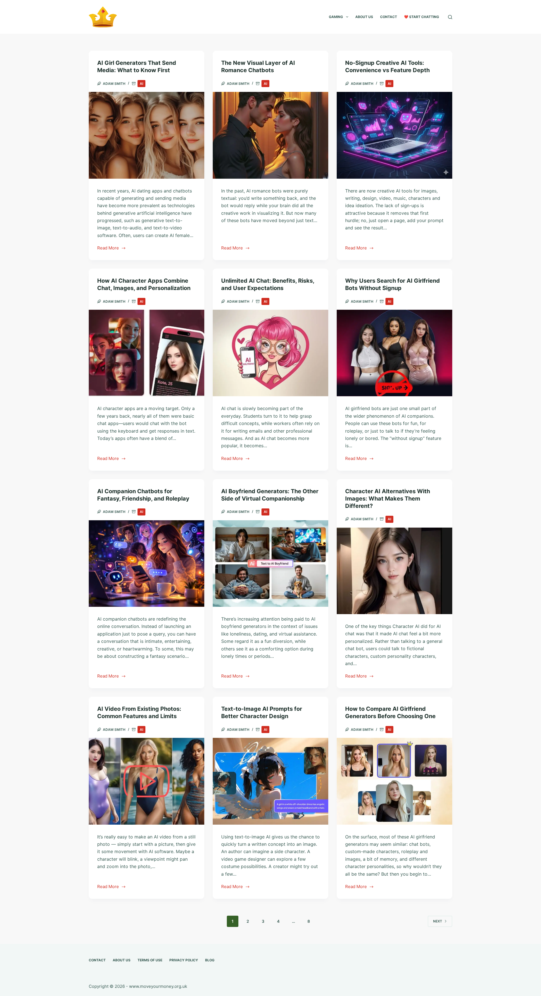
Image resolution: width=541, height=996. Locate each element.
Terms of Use (150, 960)
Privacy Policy (183, 960)
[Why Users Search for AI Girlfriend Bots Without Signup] (394, 353)
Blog (209, 960)
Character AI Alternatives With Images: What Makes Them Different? (387, 498)
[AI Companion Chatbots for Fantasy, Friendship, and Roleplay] (146, 563)
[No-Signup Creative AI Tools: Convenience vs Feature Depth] (394, 135)
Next (437, 921)
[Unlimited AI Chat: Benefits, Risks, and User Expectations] (270, 353)
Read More (108, 248)
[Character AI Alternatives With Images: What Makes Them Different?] (394, 571)
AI (141, 83)
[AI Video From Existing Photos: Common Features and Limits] (146, 781)
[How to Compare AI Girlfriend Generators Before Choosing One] (394, 781)
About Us (364, 17)
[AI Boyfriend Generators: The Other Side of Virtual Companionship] (270, 563)
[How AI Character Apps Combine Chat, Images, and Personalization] (146, 353)
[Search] (450, 17)
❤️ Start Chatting (421, 17)
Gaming (336, 17)
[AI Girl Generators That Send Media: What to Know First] (146, 135)
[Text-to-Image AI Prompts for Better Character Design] (270, 781)
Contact (388, 17)
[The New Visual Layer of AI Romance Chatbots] (270, 135)
